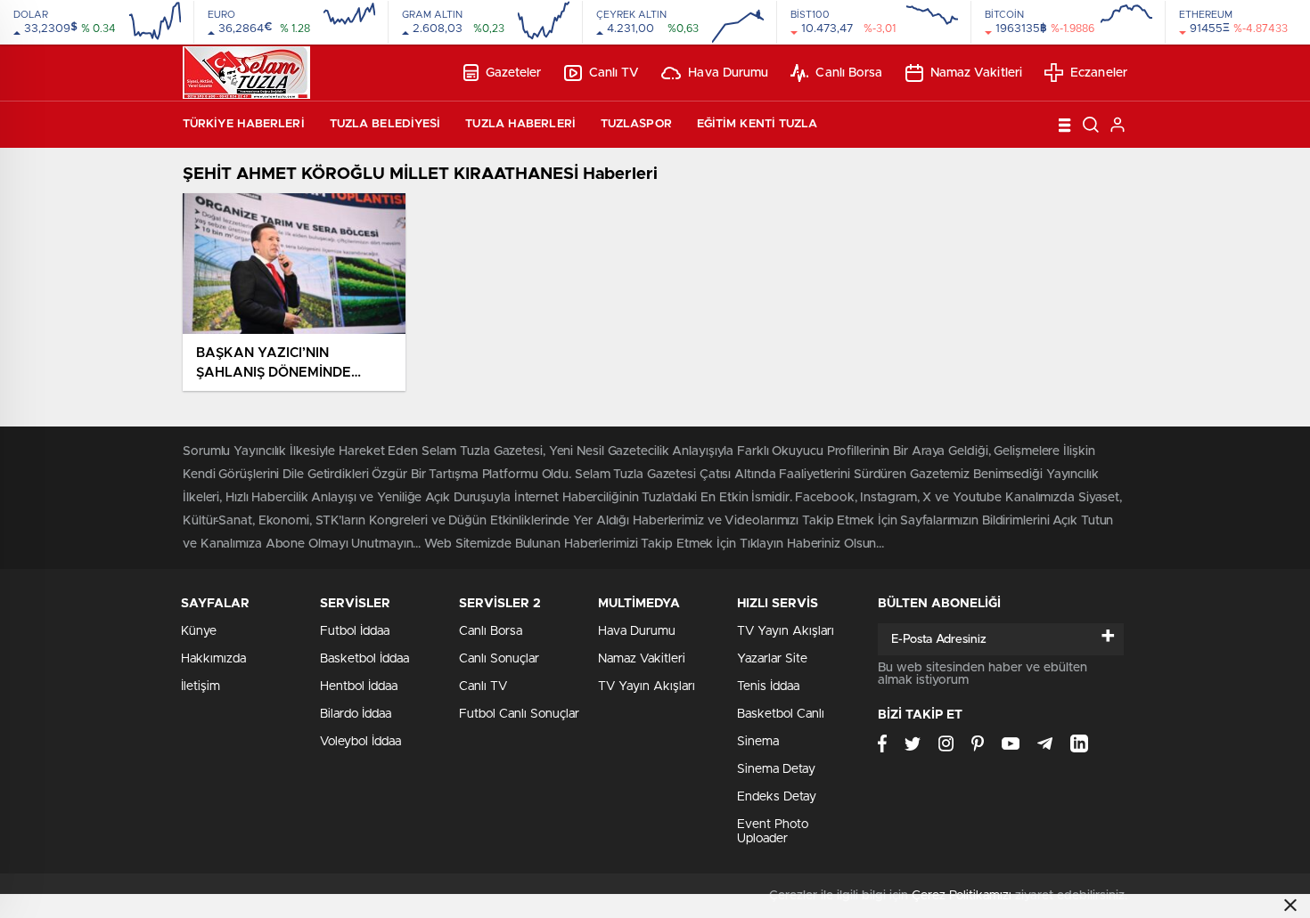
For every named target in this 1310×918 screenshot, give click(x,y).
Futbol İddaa (354, 631)
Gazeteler (514, 73)
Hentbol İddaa (358, 686)
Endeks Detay (776, 797)
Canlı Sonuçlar (499, 659)
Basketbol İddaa (364, 659)
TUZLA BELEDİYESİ (385, 124)
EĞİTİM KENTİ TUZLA (757, 124)
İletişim (200, 686)
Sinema (758, 741)
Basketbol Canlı (780, 714)
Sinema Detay (776, 769)
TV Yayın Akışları (646, 686)
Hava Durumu (728, 73)
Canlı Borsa (848, 73)
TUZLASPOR (636, 124)
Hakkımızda (213, 659)
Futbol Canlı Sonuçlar (519, 714)
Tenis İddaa (768, 686)
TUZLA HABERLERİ (520, 124)
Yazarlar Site (772, 659)
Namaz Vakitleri (976, 73)
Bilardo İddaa (355, 714)
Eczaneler (1098, 73)
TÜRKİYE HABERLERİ (244, 124)
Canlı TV (614, 73)
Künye (199, 631)
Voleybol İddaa (360, 741)
